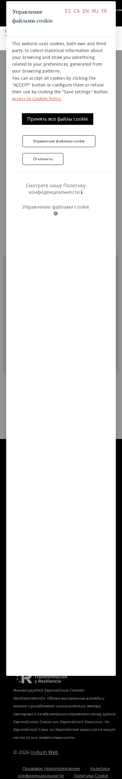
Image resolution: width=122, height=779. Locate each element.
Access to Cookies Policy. (37, 98)
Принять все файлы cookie (57, 119)
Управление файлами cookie (59, 141)
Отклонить (43, 158)
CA (77, 11)
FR (104, 11)
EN (86, 11)
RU (95, 11)
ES (67, 11)
